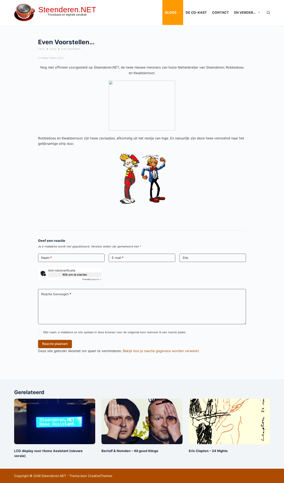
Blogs (171, 12)
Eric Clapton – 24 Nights (208, 451)
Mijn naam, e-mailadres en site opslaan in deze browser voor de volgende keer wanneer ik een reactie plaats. (114, 332)
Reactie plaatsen (55, 344)
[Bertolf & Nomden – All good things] (142, 421)
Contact (220, 12)
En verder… (245, 12)
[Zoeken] (268, 12)
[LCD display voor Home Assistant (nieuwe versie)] (54, 421)
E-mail (117, 258)
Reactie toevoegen (56, 294)
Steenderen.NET (67, 9)
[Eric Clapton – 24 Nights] (229, 421)
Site (185, 258)
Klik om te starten (75, 274)
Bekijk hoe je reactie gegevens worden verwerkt (161, 351)
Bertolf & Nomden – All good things (129, 451)
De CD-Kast (196, 12)
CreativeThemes (100, 476)
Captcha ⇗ (91, 279)
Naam (46, 258)
